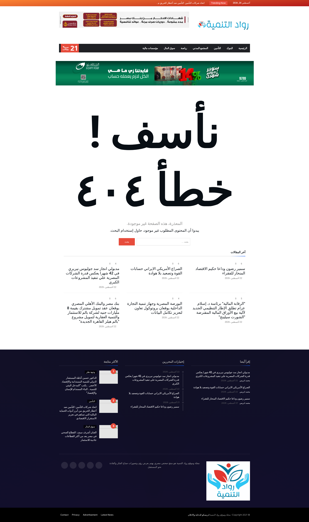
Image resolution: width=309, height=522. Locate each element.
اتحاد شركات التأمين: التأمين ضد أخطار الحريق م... (181, 3)
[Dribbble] (69, 3)
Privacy (76, 514)
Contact (64, 514)
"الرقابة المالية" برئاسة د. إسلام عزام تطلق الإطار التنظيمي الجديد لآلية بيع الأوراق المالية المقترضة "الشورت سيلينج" (219, 310)
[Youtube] (62, 3)
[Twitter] (82, 3)
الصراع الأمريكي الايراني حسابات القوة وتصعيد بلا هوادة (156, 271)
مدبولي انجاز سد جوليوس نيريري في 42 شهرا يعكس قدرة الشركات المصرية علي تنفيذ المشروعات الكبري (92, 275)
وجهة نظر (90, 372)
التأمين (92, 401)
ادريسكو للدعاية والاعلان (198, 514)
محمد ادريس (245, 380)
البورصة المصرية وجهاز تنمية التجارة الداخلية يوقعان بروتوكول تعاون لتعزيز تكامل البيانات (154, 308)
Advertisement (90, 514)
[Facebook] (89, 3)
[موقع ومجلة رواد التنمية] (223, 11)
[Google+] (75, 3)
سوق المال (90, 426)
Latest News (107, 514)
